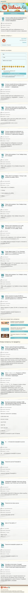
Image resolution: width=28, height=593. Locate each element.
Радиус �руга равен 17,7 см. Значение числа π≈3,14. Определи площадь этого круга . (15, 253)
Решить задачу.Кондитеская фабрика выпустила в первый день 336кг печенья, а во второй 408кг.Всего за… (16, 348)
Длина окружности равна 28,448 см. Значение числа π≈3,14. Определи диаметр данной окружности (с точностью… (16, 297)
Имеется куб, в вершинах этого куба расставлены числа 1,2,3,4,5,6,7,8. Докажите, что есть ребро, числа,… (14, 227)
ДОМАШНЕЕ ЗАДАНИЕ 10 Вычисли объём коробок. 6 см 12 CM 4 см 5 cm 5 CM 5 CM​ (15, 482)
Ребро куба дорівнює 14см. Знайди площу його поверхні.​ (15, 205)
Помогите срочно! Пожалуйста (13, 461)
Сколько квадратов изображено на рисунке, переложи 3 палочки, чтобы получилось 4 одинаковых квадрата (14, 133)
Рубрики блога (14, 13)
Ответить (24, 42)
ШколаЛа (3, 1)
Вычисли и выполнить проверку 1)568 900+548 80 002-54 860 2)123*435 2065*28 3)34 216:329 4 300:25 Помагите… (15, 403)
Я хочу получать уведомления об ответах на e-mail (9, 71)
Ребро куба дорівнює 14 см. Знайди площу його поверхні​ (16, 155)
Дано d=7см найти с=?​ (10, 523)
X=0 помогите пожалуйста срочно (15, 441)
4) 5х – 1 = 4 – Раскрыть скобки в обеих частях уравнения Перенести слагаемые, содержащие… (15, 374)
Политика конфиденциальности (6, 591)
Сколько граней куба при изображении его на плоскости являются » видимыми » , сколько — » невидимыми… (16, 86)
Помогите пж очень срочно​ (12, 503)
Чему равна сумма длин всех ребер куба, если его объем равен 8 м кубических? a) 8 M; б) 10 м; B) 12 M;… (16, 109)
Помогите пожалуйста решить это (13, 544)
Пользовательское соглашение (18, 591)
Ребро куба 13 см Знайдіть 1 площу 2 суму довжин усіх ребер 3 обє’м (16, 176)
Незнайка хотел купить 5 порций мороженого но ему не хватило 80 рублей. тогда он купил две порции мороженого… (15, 566)
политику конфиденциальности (10, 76)
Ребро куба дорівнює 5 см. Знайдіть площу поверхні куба (16, 275)
